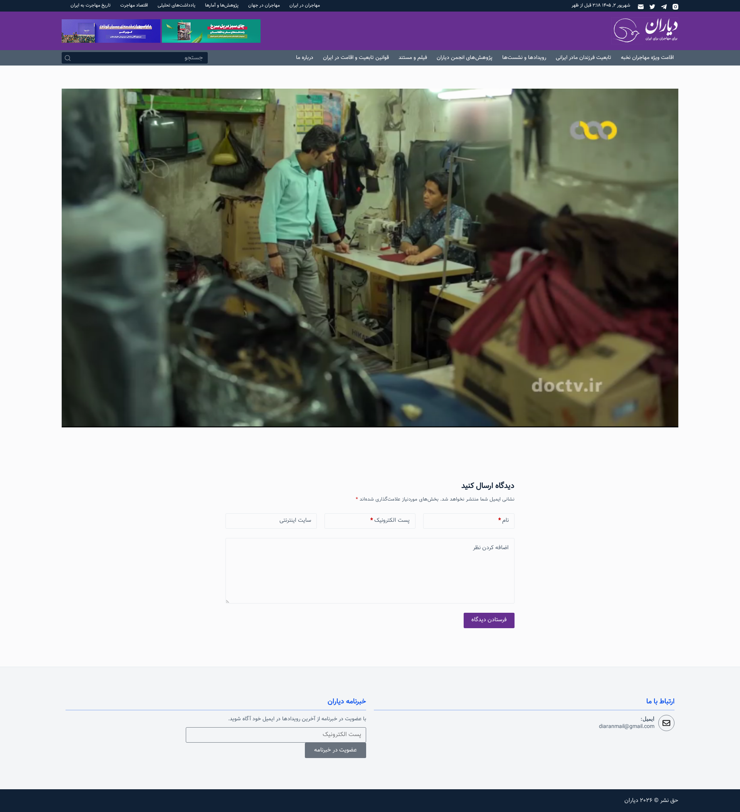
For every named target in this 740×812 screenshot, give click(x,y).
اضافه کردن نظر (491, 547)
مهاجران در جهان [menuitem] (264, 5)
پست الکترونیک (390, 520)
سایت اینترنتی (295, 520)
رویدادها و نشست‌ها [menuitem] (524, 58)
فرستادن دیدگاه (489, 619)
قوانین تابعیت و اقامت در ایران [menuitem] (356, 58)
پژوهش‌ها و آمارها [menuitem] (222, 5)
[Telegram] (664, 7)
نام (503, 520)
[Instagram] (675, 7)
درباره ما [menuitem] (304, 58)
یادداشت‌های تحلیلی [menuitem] (176, 5)
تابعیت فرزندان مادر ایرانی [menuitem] (583, 58)
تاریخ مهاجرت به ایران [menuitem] (91, 5)
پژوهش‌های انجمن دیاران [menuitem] (465, 58)
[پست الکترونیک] (641, 7)
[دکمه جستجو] (67, 58)
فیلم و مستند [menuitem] (413, 58)
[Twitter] (652, 7)
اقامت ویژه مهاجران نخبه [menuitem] (647, 58)
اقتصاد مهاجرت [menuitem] (134, 5)
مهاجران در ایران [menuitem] (304, 5)
